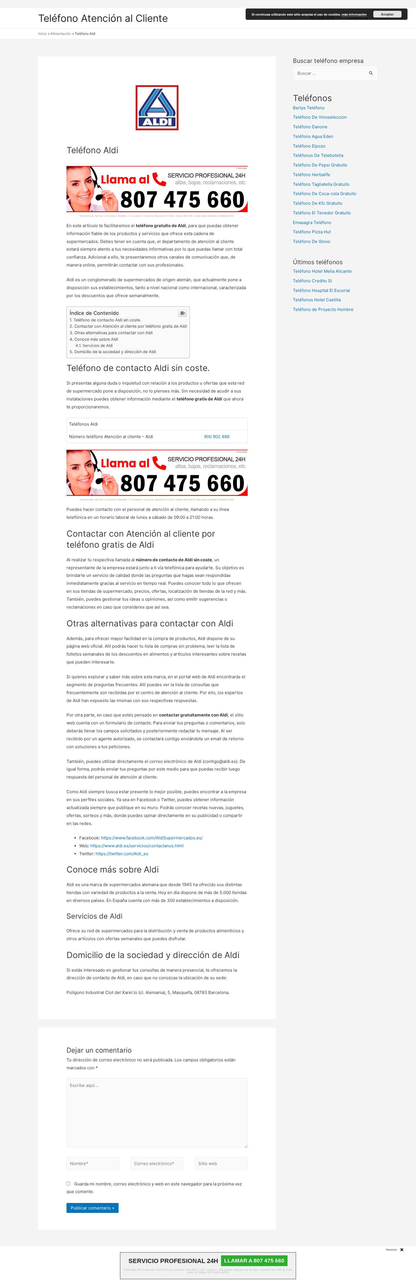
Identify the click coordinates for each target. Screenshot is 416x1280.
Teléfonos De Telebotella (318, 155)
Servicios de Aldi (98, 345)
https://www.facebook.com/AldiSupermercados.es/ (152, 837)
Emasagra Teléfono (312, 222)
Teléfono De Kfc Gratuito (317, 203)
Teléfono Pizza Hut (312, 231)
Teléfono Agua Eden (313, 136)
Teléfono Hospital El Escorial (321, 290)
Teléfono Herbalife (311, 174)
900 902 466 (217, 436)
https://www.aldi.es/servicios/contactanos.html (137, 845)
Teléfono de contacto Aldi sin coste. (107, 319)
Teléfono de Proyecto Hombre (323, 309)
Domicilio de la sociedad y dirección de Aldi (115, 351)
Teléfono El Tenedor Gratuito (322, 213)
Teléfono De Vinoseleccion (320, 117)
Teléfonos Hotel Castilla (317, 299)
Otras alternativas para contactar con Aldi (113, 332)
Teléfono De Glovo (311, 241)
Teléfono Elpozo (309, 146)
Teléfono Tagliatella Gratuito (321, 184)
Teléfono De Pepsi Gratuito (320, 165)
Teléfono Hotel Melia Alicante (322, 271)
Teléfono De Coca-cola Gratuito (324, 193)
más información (354, 14)
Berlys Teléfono (309, 107)
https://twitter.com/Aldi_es (122, 853)
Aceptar (387, 14)
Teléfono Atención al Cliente (103, 18)
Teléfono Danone (310, 126)
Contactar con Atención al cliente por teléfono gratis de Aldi (130, 326)
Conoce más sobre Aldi (96, 339)
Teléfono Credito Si (312, 280)
